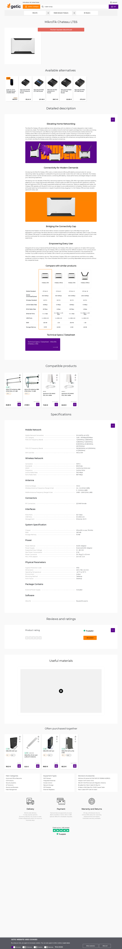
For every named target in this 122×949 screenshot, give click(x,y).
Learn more (66, 943)
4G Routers (87, 13)
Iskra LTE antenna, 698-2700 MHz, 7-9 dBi (31, 389)
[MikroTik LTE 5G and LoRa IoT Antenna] (32, 738)
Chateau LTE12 (71, 282)
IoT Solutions (9, 780)
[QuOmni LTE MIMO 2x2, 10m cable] (69, 379)
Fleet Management (11, 784)
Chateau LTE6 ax (59, 282)
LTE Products (10, 775)
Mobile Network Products (61, 13)
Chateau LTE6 (45, 282)
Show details (59, 947)
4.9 (45, 745)
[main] (14, 6)
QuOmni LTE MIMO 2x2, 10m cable (68, 389)
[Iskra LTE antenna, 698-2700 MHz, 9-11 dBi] (13, 379)
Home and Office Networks (14, 773)
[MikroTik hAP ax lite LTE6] (69, 738)
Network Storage (48, 780)
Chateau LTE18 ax (85, 282)
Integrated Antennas (49, 775)
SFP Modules (47, 782)
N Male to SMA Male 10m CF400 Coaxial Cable (91, 782)
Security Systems (11, 778)
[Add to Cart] (19, 402)
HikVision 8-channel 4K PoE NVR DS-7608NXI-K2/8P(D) (94, 773)
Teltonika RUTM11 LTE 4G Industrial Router (25, 91)
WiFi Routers (47, 773)
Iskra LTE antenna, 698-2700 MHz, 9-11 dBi (12, 389)
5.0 (8, 745)
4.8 (7, 386)
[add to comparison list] (20, 375)
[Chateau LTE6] (45, 276)
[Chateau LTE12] (72, 276)
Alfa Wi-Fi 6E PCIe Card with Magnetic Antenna (92, 778)
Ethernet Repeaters (49, 784)
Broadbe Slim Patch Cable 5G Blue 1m (89, 780)
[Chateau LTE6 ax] (59, 276)
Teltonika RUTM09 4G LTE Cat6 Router (66, 91)
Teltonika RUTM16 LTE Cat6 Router (79, 90)
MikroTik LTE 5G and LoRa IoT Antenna (30, 748)
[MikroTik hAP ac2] (13, 738)
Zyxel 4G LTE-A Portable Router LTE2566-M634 (11, 91)
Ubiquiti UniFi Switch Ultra (86, 775)
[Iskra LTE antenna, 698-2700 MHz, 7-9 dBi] (32, 379)
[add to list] (20, 380)
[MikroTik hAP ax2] (50, 738)
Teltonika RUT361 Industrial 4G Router (52, 91)
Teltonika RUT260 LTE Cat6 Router (39, 90)
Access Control (47, 778)
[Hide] (113, 120)
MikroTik (34, 13)
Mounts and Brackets (12, 782)
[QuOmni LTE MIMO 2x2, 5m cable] (50, 379)
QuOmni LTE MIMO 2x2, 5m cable (50, 389)
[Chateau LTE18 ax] (85, 276)
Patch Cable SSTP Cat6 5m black (87, 784)
